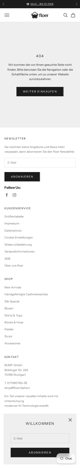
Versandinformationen (19, 251)
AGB (7, 258)
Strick (8, 336)
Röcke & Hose (13, 322)
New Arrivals (12, 287)
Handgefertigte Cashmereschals (26, 294)
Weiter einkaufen (40, 91)
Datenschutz (13, 230)
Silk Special (11, 301)
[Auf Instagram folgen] (14, 195)
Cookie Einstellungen (18, 237)
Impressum (11, 223)
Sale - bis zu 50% (42, 3)
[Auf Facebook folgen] (6, 195)
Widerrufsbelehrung (18, 244)
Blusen (8, 308)
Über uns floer (13, 265)
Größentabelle (14, 216)
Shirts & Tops (13, 315)
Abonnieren (40, 452)
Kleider (9, 329)
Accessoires (12, 343)
